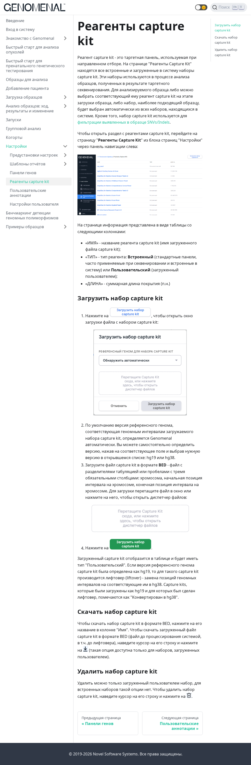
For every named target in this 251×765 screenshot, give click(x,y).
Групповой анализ (23, 128)
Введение (15, 20)
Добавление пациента (27, 88)
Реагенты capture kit (29, 181)
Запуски (13, 119)
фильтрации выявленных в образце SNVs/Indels (123, 122)
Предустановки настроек (34, 155)
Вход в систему (20, 29)
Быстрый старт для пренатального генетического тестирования (35, 65)
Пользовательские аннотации (28, 193)
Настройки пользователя (34, 204)
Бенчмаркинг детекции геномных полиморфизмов (32, 215)
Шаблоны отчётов (27, 164)
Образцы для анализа (27, 79)
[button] (201, 7)
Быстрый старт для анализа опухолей (32, 49)
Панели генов (23, 172)
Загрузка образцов (24, 97)
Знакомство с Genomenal (30, 38)
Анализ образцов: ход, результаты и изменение (30, 108)
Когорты (14, 137)
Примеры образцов (25, 226)
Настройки (16, 146)
